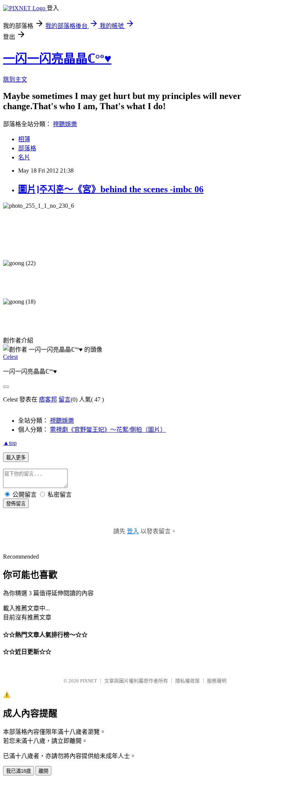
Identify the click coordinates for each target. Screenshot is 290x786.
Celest (10, 357)
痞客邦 (48, 399)
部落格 (27, 148)
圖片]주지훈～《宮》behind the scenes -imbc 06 (111, 189)
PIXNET (88, 681)
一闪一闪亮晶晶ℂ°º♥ (57, 58)
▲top (10, 443)
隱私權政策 (187, 681)
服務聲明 (217, 681)
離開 (43, 771)
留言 (65, 399)
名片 (24, 157)
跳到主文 (15, 79)
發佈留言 (16, 503)
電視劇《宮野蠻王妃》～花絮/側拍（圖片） (108, 429)
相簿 (24, 139)
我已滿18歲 (18, 771)
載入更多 (16, 457)
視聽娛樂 (65, 124)
